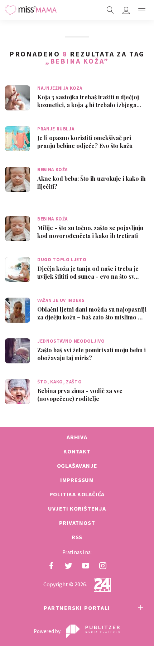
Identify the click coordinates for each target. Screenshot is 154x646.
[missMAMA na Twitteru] (68, 565)
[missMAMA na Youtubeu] (85, 565)
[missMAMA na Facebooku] (51, 565)
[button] (142, 10)
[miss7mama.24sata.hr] (31, 10)
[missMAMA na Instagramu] (103, 565)
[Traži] (110, 10)
